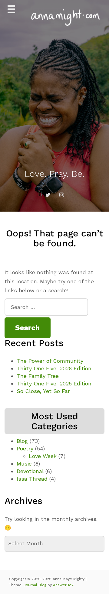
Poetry (25, 448)
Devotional (30, 471)
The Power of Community (50, 361)
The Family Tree (38, 376)
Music (24, 463)
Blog (22, 441)
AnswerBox (63, 585)
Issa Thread (32, 479)
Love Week (43, 456)
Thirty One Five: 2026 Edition (54, 368)
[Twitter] (48, 195)
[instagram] (61, 195)
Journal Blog (36, 585)
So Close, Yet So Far (43, 391)
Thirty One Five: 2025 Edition (54, 383)
